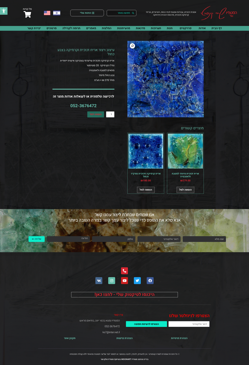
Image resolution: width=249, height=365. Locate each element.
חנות (169, 28)
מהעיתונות (123, 28)
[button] (3, 11)
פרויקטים (186, 28)
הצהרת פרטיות (179, 338)
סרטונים (52, 28)
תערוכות (156, 28)
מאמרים (91, 28)
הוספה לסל (96, 114)
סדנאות (140, 28)
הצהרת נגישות (124, 338)
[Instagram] (111, 280)
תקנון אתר (70, 338)
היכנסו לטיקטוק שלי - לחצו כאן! (125, 294)
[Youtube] (124, 280)
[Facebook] (150, 280)
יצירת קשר (34, 28)
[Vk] (98, 280)
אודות (202, 28)
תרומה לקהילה (71, 28)
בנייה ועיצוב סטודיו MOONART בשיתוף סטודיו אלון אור (124, 359)
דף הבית (217, 28)
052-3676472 (83, 106)
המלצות (106, 28)
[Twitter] (137, 280)
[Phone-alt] (124, 270)
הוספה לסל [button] (185, 189)
